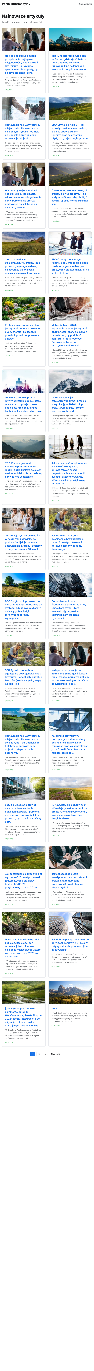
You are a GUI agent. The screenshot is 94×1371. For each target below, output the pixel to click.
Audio (55, 1008)
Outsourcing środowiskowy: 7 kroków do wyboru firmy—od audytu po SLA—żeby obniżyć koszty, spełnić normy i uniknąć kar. (70, 197)
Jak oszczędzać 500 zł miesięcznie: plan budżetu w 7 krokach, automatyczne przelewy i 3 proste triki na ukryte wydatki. (69, 880)
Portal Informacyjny (16, 4)
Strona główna (85, 4)
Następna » (56, 1054)
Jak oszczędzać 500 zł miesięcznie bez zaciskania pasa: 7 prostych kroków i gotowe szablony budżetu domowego (67, 542)
